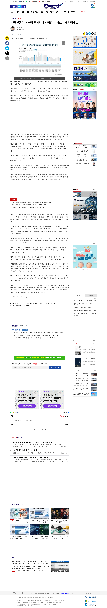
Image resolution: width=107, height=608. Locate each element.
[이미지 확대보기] (63, 43)
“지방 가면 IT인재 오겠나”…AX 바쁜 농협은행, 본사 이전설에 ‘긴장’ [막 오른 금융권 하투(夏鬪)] (38, 332)
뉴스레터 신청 (55, 367)
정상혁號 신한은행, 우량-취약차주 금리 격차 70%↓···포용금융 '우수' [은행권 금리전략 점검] (31, 570)
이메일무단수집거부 (88, 593)
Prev (75, 258)
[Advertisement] (23, 116)
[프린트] (12, 34)
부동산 (19, 18)
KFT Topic (74, 12)
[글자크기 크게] (18, 34)
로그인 (71, 1)
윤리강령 (47, 593)
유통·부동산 (35, 12)
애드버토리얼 (76, 370)
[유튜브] (41, 1)
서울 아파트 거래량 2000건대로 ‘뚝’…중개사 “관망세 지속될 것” (28, 207)
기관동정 (91, 295)
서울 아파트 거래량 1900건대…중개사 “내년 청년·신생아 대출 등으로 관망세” (31, 202)
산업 (27, 12)
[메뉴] (12, 12)
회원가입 (77, 1)
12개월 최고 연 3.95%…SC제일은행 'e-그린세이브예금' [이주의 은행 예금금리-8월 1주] (35, 335)
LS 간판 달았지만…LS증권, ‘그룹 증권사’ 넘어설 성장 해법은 (26, 568)
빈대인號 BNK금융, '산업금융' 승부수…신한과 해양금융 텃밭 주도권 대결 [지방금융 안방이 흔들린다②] (31, 563)
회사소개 (30, 593)
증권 (23, 12)
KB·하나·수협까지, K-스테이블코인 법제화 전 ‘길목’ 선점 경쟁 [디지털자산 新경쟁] (31, 561)
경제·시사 (59, 12)
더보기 (93, 89)
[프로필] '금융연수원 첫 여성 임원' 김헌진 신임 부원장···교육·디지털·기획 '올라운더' (35, 338)
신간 (93, 343)
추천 (77, 343)
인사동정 (79, 295)
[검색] (94, 12)
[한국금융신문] (14, 1)
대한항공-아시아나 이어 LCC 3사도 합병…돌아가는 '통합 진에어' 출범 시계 (30, 566)
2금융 (52, 12)
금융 (42, 12)
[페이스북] (22, 1)
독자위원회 (52, 593)
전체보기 (25, 329)
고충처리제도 (80, 593)
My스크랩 (84, 1)
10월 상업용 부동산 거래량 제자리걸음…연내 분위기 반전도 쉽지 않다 (30, 204)
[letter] (47, 1)
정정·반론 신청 (41, 593)
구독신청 (65, 1)
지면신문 (91, 1)
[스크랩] (21, 34)
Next (94, 258)
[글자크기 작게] (15, 34)
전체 (18, 12)
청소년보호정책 (73, 593)
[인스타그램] (34, 1)
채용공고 (58, 593)
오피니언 (66, 12)
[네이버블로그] (28, 1)
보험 (46, 12)
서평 (85, 343)
